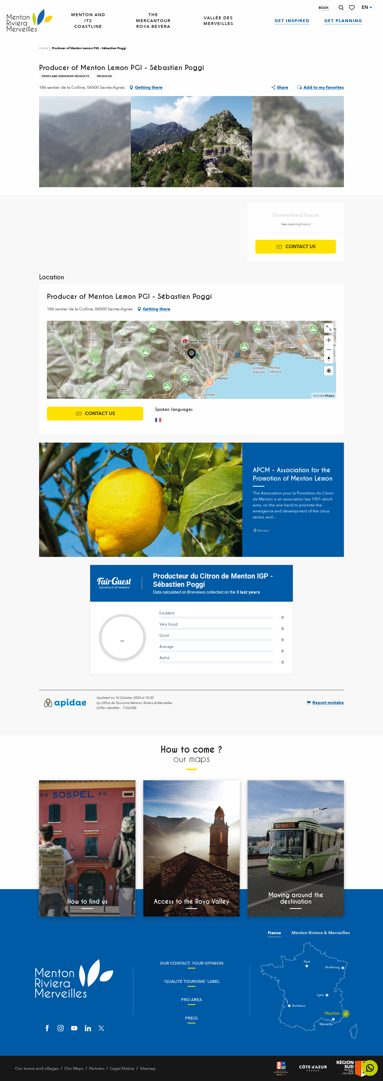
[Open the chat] (370, 1068)
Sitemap (148, 1068)
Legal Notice (122, 1068)
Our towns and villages (37, 1068)
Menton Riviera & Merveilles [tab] (321, 933)
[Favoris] (352, 8)
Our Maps (73, 1068)
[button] (341, 7)
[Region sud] (352, 1068)
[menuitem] (30, 21)
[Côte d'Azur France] (313, 1068)
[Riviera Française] (281, 1068)
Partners (96, 1068)
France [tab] (274, 933)
